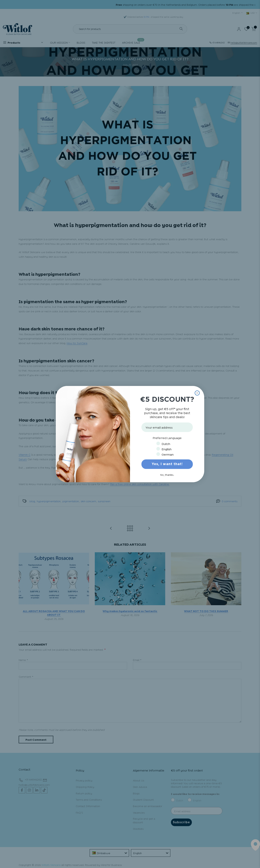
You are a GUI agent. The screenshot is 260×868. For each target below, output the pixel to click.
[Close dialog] (197, 393)
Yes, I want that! (167, 464)
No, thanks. (167, 474)
